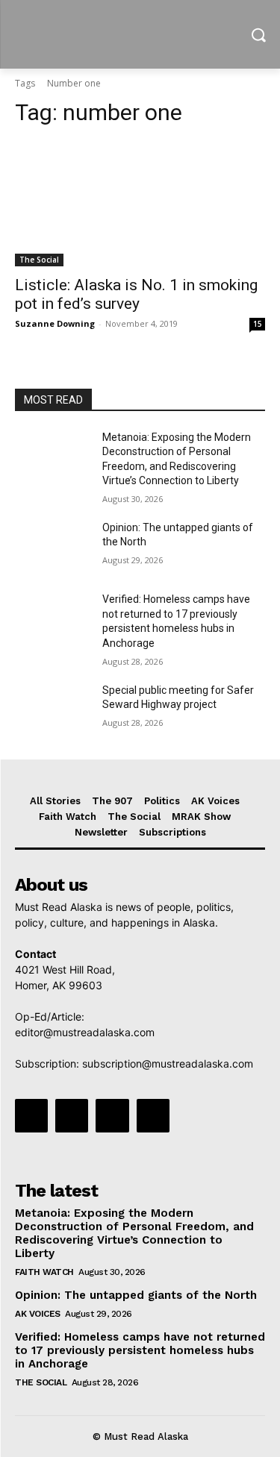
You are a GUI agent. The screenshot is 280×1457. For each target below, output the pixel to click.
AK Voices (37, 1314)
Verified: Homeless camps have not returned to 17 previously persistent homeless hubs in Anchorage (140, 1350)
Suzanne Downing (55, 323)
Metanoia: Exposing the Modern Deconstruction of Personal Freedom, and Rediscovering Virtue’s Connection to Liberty (134, 1233)
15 (257, 324)
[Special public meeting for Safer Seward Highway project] (52, 709)
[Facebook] (31, 1115)
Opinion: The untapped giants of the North (136, 1295)
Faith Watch (44, 1272)
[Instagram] (71, 1115)
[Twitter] (112, 1115)
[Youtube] (153, 1115)
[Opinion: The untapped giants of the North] (52, 547)
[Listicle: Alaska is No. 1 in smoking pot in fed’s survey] (140, 203)
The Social (39, 259)
